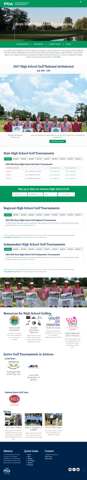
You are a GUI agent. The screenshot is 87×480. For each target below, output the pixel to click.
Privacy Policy (48, 458)
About (29, 454)
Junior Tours (55, 44)
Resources (38, 44)
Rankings (30, 458)
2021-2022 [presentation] (39, 159)
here (58, 57)
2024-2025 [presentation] (15, 159)
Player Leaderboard (71, 168)
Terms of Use (48, 456)
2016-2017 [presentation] (78, 159)
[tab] (8, 158)
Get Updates (66, 194)
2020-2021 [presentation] (46, 159)
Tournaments (22, 44)
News (68, 44)
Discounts (30, 463)
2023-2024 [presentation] (23, 159)
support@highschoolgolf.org (27, 225)
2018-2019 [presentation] (62, 159)
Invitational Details (57, 141)
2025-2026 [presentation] (7, 159)
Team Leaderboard (55, 168)
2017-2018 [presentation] (70, 159)
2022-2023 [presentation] (31, 159)
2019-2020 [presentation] (54, 159)
